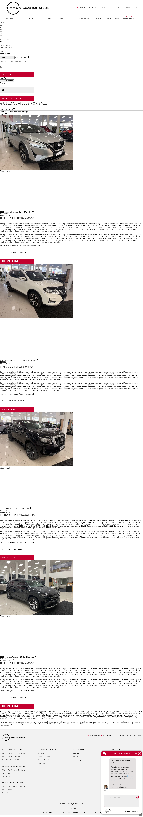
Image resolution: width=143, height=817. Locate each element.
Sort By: (3, 51)
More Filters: (5, 45)
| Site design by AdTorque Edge (93, 813)
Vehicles (21, 18)
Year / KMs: (5, 40)
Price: (2, 34)
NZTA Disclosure (78, 813)
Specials (31, 18)
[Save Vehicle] (33, 212)
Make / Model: (6, 28)
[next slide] (135, 142)
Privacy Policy (67, 813)
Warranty (77, 760)
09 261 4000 (84, 8)
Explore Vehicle (10, 261)
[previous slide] (7, 142)
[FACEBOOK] (131, 8)
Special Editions (113, 18)
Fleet (41, 18)
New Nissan (43, 754)
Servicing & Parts (85, 18)
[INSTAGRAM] (134, 8)
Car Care (72, 18)
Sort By (3, 112)
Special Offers (44, 757)
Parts (75, 757)
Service (76, 754)
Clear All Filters (7, 58)
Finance (50, 18)
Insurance (60, 18)
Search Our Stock (45, 760)
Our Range (9, 18)
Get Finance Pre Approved (14, 253)
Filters (7, 75)
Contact (99, 18)
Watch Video (7, 172)
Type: (2, 22)
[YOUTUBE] (136, 8)
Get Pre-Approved (129, 18)
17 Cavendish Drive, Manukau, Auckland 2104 (111, 8)
